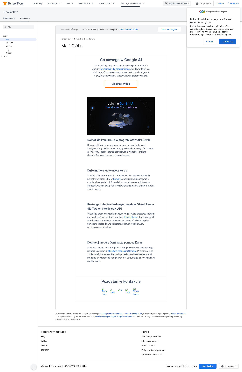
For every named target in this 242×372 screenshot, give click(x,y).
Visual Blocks (130, 217)
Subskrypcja (9, 18)
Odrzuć (209, 41)
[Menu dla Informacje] (60, 3)
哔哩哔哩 (45, 350)
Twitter (44, 345)
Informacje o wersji (150, 341)
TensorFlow (66, 39)
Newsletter (10, 12)
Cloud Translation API (128, 29)
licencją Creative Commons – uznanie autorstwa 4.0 (121, 314)
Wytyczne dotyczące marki (153, 350)
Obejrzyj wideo (121, 83)
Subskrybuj (208, 366)
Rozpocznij (228, 41)
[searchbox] (18, 27)
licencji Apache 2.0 (178, 314)
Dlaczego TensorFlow (130, 3)
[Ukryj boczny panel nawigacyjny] (34, 367)
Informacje (52, 3)
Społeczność (105, 3)
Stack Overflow (148, 345)
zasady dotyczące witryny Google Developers (113, 317)
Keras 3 (117, 179)
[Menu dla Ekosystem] (93, 3)
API (68, 3)
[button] (18, 36)
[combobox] (177, 3)
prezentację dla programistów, (115, 69)
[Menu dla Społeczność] (114, 3)
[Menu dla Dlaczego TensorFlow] (144, 3)
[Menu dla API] (73, 3)
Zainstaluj (37, 3)
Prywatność (56, 366)
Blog (43, 336)
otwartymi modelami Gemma (122, 251)
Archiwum (25, 18)
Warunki (44, 366)
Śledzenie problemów (151, 336)
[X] (121, 291)
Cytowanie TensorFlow (152, 354)
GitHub (220, 3)
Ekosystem (84, 3)
